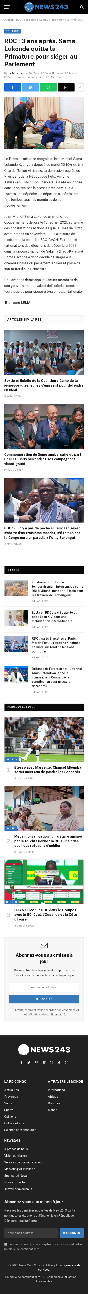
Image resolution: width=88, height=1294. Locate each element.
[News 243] (46, 7)
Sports (11, 759)
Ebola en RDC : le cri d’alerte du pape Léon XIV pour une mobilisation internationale (54, 617)
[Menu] (7, 7)
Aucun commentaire (30, 77)
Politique (12, 31)
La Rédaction (16, 73)
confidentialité (55, 1014)
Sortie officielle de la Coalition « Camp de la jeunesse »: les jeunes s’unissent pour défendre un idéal (44, 385)
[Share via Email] (66, 87)
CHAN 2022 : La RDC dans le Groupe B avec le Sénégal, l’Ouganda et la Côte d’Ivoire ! (46, 915)
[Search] (81, 7)
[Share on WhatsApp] (48, 87)
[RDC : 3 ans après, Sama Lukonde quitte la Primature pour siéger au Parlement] (44, 123)
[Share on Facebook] (12, 87)
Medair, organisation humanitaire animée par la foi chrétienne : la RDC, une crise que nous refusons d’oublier (48, 841)
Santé (10, 828)
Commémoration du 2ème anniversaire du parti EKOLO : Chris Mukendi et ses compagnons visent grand (43, 459)
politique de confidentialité (21, 1249)
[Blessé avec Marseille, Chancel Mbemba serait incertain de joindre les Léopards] (44, 739)
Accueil (9, 19)
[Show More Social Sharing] (80, 87)
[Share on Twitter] (30, 87)
